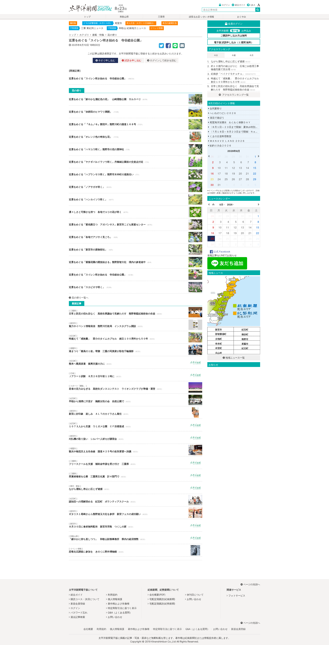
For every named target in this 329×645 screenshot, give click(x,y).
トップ (87, 16)
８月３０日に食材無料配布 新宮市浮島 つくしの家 (135, 525)
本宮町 (218, 348)
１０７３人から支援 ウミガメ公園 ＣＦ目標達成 (135, 425)
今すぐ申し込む (106, 60)
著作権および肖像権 (118, 603)
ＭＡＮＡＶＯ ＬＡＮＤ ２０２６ (227, 140)
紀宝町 (245, 329)
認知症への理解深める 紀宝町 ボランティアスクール (135, 500)
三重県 (161, 16)
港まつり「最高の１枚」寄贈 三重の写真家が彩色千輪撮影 (135, 350)
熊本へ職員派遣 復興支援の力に (135, 362)
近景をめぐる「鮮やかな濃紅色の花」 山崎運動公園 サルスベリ (135, 99)
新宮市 (218, 329)
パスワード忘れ (79, 612)
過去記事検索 (78, 616)
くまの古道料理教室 (220, 136)
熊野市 (245, 339)
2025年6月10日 (80, 44)
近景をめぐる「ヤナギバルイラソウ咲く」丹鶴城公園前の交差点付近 (135, 162)
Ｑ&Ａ (252, 5)
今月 (251, 55)
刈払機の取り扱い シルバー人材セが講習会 (135, 437)
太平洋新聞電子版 (88, 8)
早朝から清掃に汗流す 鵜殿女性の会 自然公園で (135, 400)
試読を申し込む (132, 60)
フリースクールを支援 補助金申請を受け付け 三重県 (135, 462)
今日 (216, 55)
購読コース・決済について (85, 599)
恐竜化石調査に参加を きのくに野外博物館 (135, 550)
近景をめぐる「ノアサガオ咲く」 (135, 187)
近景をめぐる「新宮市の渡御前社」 (135, 249)
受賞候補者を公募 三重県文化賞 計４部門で (135, 475)
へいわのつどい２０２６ (222, 113)
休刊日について (195, 594)
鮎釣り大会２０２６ (220, 145)
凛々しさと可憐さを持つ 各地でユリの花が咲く (135, 212)
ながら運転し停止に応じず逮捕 (135, 487)
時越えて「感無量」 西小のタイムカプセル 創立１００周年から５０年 (135, 337)
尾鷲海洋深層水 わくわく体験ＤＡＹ (230, 122)
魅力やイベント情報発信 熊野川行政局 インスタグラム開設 (135, 325)
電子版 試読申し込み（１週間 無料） (233, 42)
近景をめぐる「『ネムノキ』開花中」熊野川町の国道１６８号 (135, 124)
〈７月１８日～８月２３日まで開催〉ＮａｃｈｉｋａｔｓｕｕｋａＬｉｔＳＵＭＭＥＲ (256, 131)
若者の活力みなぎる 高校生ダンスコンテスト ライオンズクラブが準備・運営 (135, 387)
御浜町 (245, 334)
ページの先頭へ (251, 584)
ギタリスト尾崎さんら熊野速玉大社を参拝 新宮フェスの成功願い (135, 512)
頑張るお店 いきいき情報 (201, 16)
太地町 (218, 338)
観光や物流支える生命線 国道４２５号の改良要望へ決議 (135, 450)
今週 (234, 55)
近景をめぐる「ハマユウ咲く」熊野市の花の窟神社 (135, 149)
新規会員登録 (78, 603)
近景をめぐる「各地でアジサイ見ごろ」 (135, 237)
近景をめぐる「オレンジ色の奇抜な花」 (135, 137)
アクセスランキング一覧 (235, 94)
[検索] (257, 9)
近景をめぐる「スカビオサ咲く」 (135, 287)
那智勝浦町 (220, 334)
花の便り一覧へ (80, 297)
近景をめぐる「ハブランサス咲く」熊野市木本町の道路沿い (135, 174)
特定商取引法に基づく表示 (122, 608)
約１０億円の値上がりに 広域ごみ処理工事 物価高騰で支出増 (235, 68)
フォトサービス (236, 595)
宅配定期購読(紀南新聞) (162, 599)
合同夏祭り (215, 108)
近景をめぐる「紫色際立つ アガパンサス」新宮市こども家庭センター (135, 224)
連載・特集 (98, 34)
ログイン (226, 5)
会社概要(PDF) (157, 594)
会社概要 (88, 628)
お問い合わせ (115, 616)
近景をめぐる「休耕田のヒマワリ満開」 (135, 112)
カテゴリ (84, 34)
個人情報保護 (115, 599)
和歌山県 (124, 16)
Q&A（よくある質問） (120, 612)
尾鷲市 (245, 343)
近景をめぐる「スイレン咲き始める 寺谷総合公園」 (135, 78)
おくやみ (241, 16)
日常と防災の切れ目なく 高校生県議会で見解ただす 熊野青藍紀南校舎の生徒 (135, 312)
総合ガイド (240, 5)
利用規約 (112, 594)
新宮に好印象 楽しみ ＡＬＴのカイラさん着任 (135, 412)
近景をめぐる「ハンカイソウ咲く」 (135, 199)
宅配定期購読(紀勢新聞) (162, 603)
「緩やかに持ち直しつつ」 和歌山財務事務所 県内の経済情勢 (135, 538)
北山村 (218, 353)
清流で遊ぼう (216, 117)
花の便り (112, 34)
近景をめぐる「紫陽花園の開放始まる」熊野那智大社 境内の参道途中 (135, 262)
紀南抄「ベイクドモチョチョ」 (233, 73)
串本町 (218, 343)
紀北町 (245, 348)
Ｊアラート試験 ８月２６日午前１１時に (135, 375)
